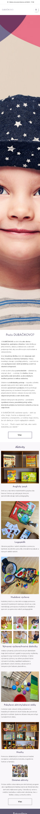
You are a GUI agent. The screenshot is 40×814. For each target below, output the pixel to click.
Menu (36, 10)
